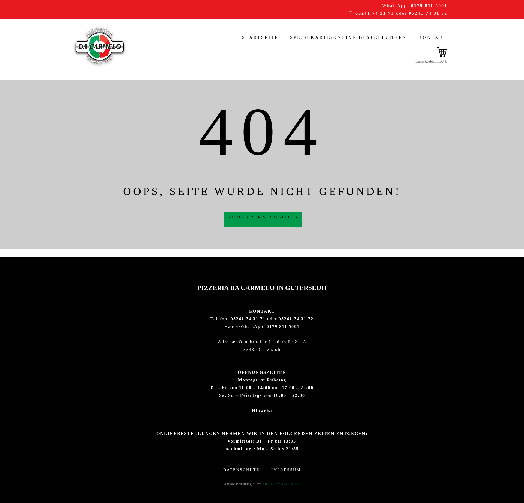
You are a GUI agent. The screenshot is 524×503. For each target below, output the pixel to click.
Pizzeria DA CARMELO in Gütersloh (262, 287)
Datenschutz (241, 470)
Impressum (286, 470)
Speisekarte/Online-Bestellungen (348, 37)
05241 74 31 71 (374, 13)
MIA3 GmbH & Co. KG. (282, 484)
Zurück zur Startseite (262, 217)
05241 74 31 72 (428, 13)
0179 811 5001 (429, 5)
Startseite (260, 37)
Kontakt (433, 37)
